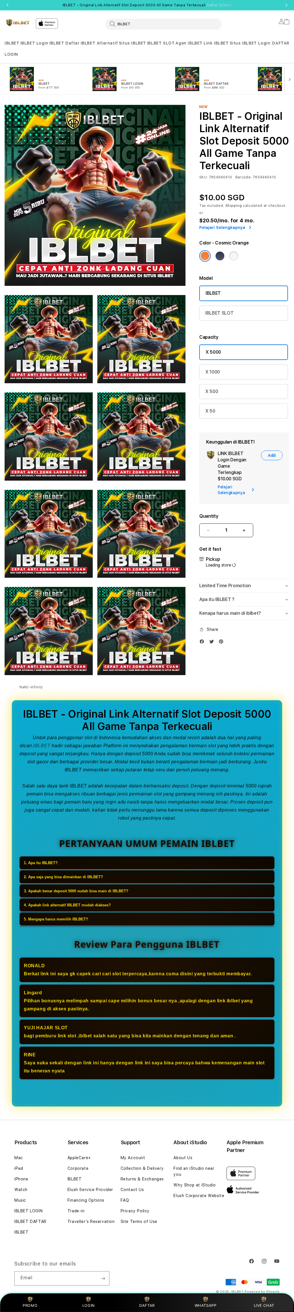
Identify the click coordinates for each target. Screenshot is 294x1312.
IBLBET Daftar (64, 43)
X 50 (210, 411)
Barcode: (243, 177)
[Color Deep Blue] (220, 256)
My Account (133, 1157)
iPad (18, 1168)
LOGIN (88, 1305)
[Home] (18, 22)
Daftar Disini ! (219, 5)
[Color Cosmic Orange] (205, 256)
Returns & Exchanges (142, 1179)
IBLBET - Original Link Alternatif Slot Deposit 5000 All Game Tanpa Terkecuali (147, 5)
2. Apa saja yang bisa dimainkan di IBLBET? (63, 877)
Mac (18, 1157)
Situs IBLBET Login (250, 43)
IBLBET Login (34, 43)
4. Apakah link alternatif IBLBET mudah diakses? (67, 905)
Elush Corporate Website (198, 1195)
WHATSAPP (205, 1305)
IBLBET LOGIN (28, 1211)
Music (20, 1200)
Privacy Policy (135, 1211)
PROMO (30, 1305)
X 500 (211, 391)
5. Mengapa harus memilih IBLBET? (56, 919)
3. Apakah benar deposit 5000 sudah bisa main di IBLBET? (76, 891)
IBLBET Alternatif (99, 43)
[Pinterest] (222, 643)
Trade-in (76, 1211)
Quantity (208, 516)
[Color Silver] (233, 256)
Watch (21, 1189)
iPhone (21, 1179)
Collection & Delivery (142, 1168)
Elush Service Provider (90, 1189)
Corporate (77, 1168)
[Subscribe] (102, 1278)
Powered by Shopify (262, 1292)
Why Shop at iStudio (194, 1185)
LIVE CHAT (264, 1305)
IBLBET (12, 43)
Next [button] (286, 5)
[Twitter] (213, 643)
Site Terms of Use (139, 1221)
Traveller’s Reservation (91, 1221)
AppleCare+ (79, 1157)
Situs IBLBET (132, 43)
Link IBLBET (216, 43)
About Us (182, 1157)
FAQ (125, 1200)
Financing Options (86, 1200)
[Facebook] (203, 643)
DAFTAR (147, 1305)
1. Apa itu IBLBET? (41, 863)
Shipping (233, 206)
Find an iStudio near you (193, 1171)
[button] (12, 43)
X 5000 (213, 352)
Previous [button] (7, 5)
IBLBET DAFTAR (30, 1221)
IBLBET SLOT (161, 43)
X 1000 (212, 372)
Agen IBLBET (189, 43)
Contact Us (132, 1189)
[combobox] (163, 24)
